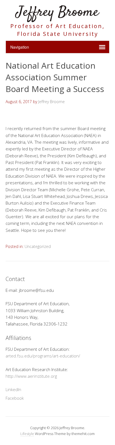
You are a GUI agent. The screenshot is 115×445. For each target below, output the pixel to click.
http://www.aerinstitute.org (31, 376)
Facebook (15, 398)
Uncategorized (38, 246)
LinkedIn (13, 389)
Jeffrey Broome (57, 12)
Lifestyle (27, 433)
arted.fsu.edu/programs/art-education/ (43, 356)
